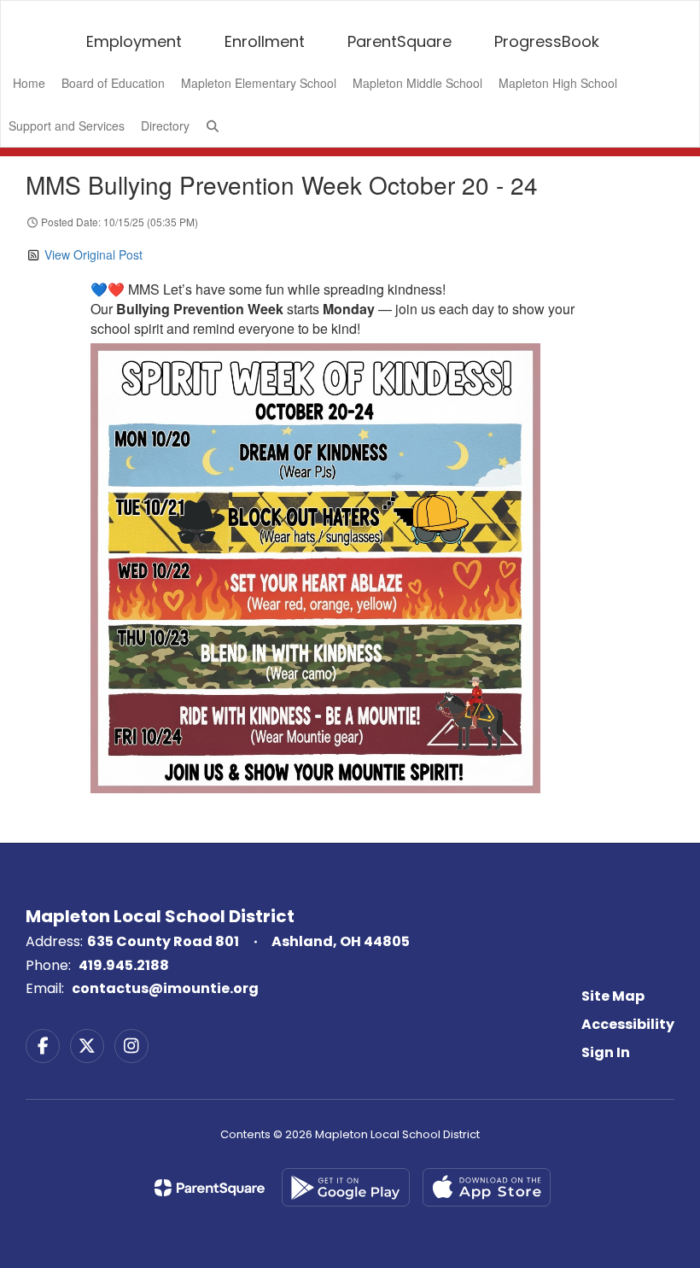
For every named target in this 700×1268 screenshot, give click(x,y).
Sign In (605, 1052)
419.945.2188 (124, 965)
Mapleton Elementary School (258, 82)
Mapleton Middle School (417, 82)
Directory (165, 125)
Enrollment (265, 41)
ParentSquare (399, 41)
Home (29, 82)
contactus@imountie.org (165, 988)
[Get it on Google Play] (346, 1187)
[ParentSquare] (209, 1188)
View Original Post (93, 254)
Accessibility (627, 1024)
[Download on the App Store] (487, 1187)
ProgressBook (546, 41)
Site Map (613, 996)
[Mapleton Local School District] (349, 11)
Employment (134, 41)
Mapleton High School (558, 82)
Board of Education (113, 82)
